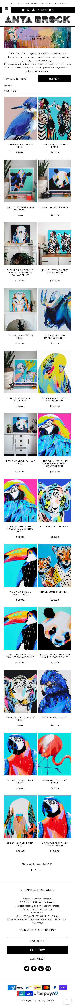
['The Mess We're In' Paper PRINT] (20, 372)
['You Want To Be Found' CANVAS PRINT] (20, 628)
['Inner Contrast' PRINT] (54, 565)
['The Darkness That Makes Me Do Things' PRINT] (20, 500)
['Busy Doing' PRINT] (54, 691)
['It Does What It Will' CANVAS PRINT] (54, 372)
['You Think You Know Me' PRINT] (20, 181)
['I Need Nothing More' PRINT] (20, 691)
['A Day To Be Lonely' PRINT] (54, 754)
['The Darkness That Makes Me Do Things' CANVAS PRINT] (54, 434)
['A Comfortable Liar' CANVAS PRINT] (54, 816)
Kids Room (19, 78)
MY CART (45, 10)
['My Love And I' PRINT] (54, 181)
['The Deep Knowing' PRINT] (20, 118)
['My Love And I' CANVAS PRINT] (20, 434)
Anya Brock (47, 1000)
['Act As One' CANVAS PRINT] (20, 309)
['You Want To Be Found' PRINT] (20, 565)
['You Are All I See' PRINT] (54, 500)
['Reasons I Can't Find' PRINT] (20, 816)
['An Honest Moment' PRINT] (54, 118)
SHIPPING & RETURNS (37, 889)
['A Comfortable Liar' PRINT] (20, 754)
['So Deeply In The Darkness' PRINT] (54, 309)
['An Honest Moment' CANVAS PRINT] (54, 243)
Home (7, 78)
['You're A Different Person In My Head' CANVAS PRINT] (20, 243)
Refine (53, 78)
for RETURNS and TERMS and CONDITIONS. (43, 919)
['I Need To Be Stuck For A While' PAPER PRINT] (54, 628)
